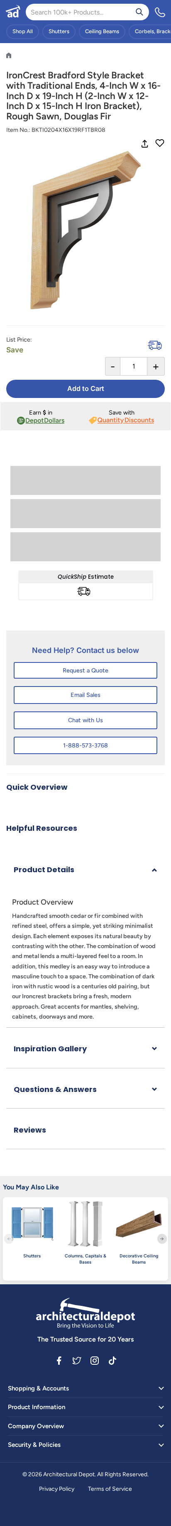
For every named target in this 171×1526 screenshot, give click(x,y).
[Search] (139, 12)
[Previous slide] (9, 1239)
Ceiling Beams (102, 31)
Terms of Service (110, 1488)
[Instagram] (95, 1360)
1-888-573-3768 (85, 745)
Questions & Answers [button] (55, 1089)
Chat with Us (85, 720)
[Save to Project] (160, 144)
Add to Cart (85, 388)
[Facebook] (59, 1360)
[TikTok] (112, 1360)
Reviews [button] (30, 1130)
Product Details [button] (44, 869)
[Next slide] (162, 1239)
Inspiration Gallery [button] (50, 1048)
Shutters (59, 31)
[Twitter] (77, 1360)
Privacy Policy (56, 1488)
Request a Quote (85, 670)
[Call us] (160, 12)
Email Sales (85, 695)
